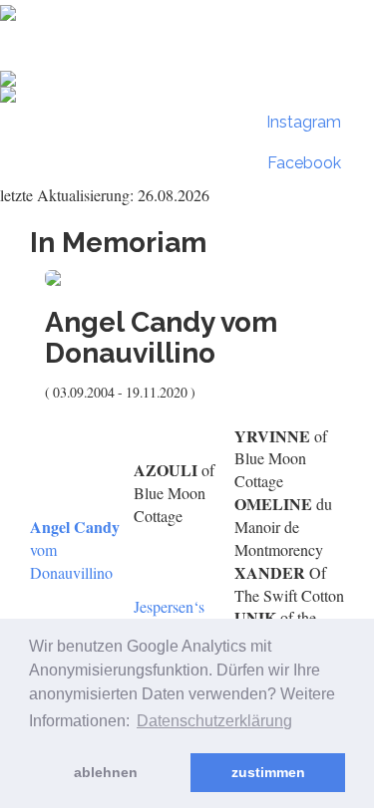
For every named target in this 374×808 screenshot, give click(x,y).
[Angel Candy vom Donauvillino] (187, 278)
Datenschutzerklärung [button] (214, 720)
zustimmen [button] (268, 772)
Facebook (302, 162)
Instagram (301, 122)
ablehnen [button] (106, 772)
